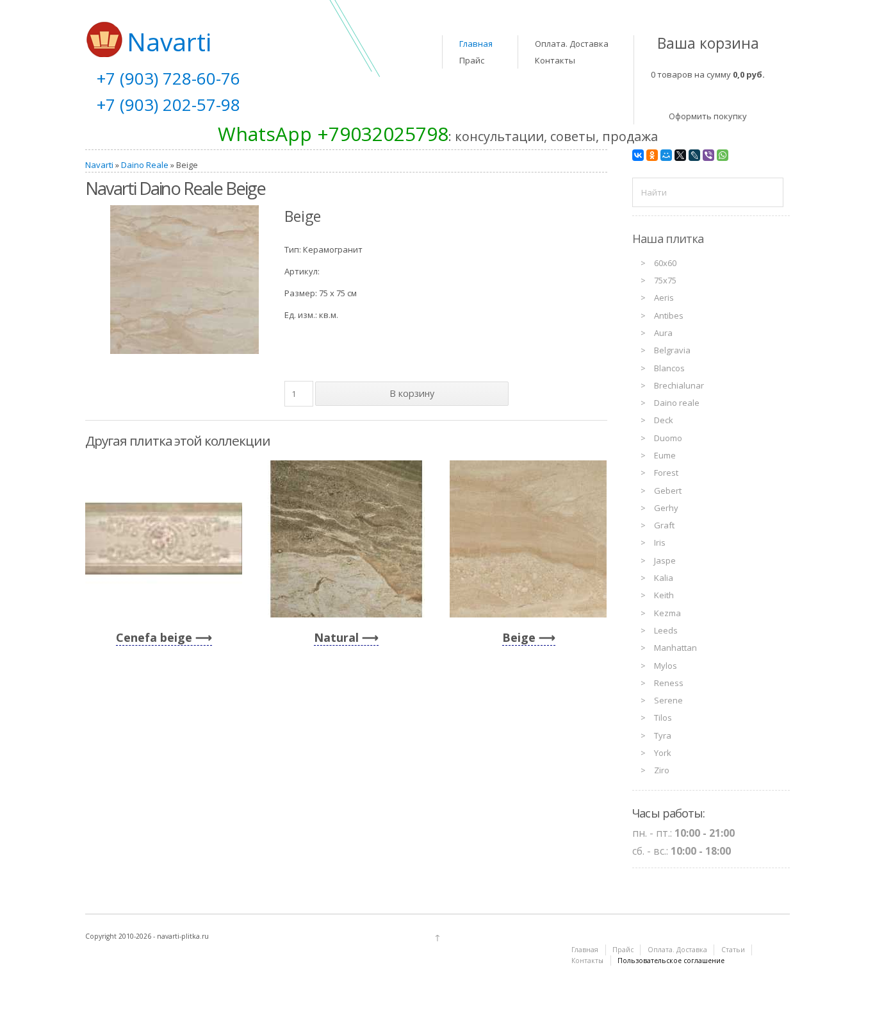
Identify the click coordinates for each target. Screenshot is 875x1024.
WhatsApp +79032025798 (333, 134)
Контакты (555, 60)
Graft (664, 525)
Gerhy (666, 508)
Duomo (668, 438)
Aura (663, 333)
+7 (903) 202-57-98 (168, 104)
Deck (663, 420)
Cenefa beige (154, 637)
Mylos (665, 665)
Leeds (666, 630)
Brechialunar (679, 385)
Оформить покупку (708, 116)
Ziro (661, 770)
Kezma (667, 613)
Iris (660, 542)
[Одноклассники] (652, 155)
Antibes (668, 315)
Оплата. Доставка (572, 43)
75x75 (665, 280)
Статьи (733, 949)
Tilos (663, 717)
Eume (665, 455)
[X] (680, 155)
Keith (664, 595)
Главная (476, 43)
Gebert (668, 490)
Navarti (99, 165)
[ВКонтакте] (638, 155)
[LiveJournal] (694, 155)
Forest (666, 472)
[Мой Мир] (666, 155)
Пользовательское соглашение (670, 960)
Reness (668, 683)
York (662, 753)
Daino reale (676, 402)
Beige (519, 637)
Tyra (662, 735)
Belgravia (672, 350)
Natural (336, 637)
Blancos (669, 368)
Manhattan (675, 647)
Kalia (663, 577)
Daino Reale (144, 165)
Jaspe (665, 560)
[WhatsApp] (722, 155)
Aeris (664, 297)
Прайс (471, 60)
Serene (668, 700)
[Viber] (708, 155)
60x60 (665, 263)
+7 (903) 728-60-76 (168, 78)
